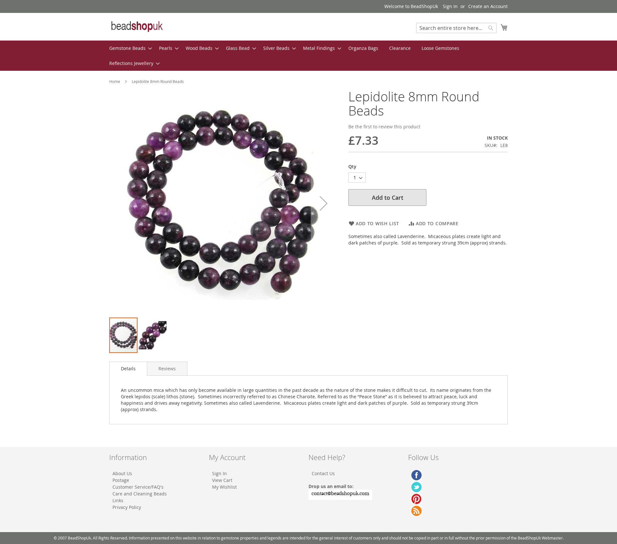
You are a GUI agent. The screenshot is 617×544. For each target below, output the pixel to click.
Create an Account (488, 6)
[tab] (128, 369)
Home (114, 81)
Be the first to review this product (384, 127)
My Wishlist (224, 487)
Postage (120, 480)
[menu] (308, 56)
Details (128, 368)
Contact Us (323, 473)
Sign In (450, 6)
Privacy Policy (126, 507)
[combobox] (456, 28)
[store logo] (136, 26)
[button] (323, 203)
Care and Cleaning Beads (139, 494)
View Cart (222, 480)
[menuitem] (128, 48)
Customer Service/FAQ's (138, 487)
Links (117, 500)
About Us (122, 473)
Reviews (167, 368)
